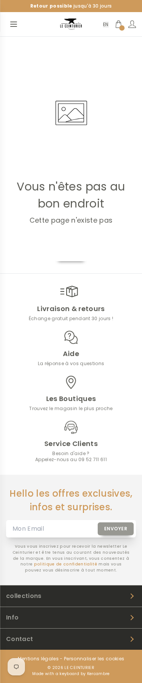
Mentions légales (38, 659)
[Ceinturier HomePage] (71, 24)
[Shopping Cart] (118, 24)
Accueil (71, 252)
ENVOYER (116, 528)
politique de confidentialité (66, 564)
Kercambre (98, 674)
